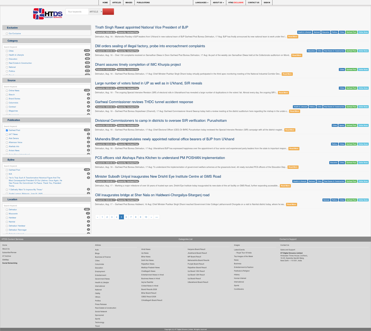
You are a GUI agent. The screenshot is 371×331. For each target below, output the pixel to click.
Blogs (97, 253)
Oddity (97, 293)
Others (97, 297)
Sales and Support (287, 249)
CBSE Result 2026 (148, 296)
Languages (201, 2)
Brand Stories (14, 98)
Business (237, 263)
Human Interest (240, 278)
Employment (100, 271)
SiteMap (5, 259)
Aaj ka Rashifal (147, 282)
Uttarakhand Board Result (198, 282)
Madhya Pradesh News (150, 267)
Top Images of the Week (243, 256)
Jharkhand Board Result (197, 253)
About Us (217, 2)
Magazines (13, 110)
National (12, 67)
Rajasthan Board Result (197, 267)
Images (129, 2)
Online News (14, 90)
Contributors (239, 289)
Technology (99, 322)
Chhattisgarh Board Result (151, 300)
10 (146, 216)
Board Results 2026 (149, 289)
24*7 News (13, 134)
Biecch (12, 94)
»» (157, 216)
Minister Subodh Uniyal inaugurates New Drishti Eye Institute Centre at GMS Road (158, 176)
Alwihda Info (14, 146)
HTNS (235, 2)
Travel (97, 326)
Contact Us (253, 2)
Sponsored (99, 315)
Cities (11, 51)
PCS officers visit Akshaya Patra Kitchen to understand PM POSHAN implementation (160, 157)
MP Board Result (194, 256)
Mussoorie (13, 213)
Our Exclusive (15, 33)
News (236, 260)
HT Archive (6, 256)
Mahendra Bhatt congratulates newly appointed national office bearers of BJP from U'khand (164, 138)
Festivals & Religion (242, 270)
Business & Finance (103, 257)
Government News (102, 278)
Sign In (267, 2)
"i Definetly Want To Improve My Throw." (26, 189)
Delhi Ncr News (147, 260)
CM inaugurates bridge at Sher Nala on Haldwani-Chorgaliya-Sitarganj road (152, 194)
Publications (143, 2)
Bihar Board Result (148, 293)
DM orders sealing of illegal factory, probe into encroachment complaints (150, 45)
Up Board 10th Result (196, 271)
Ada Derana (14, 138)
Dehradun (13, 209)
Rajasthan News (147, 264)
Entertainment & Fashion (243, 267)
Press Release (101, 304)
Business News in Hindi (150, 278)
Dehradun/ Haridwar (17, 225)
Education (13, 59)
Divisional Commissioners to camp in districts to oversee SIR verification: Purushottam (161, 120)
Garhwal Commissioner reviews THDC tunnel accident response (144, 101)
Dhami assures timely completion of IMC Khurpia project (138, 64)
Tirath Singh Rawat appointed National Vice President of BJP (141, 27)
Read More (292, 36)
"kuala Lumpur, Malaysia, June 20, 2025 (25, 193)
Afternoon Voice (15, 142)
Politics (12, 71)
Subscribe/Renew (9, 252)
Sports (341, 125)
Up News (145, 253)
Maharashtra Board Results (198, 260)
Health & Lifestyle (16, 55)
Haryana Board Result (196, 249)
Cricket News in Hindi (149, 285)
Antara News (14, 150)
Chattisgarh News (148, 271)
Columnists (13, 102)
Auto (97, 249)
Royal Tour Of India (244, 252)
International (100, 286)
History (237, 274)
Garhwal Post (14, 130)
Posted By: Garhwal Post (128, 32)
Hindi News (145, 249)
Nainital (12, 221)
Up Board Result (194, 278)
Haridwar (12, 217)
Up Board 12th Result (196, 274)
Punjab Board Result (196, 264)
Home (105, 2)
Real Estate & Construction (20, 63)
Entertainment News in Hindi (152, 274)
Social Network (101, 311)
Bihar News (145, 256)
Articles (116, 2)
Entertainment (100, 275)
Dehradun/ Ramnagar (18, 229)
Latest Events (239, 249)
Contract (12, 106)
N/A (10, 174)
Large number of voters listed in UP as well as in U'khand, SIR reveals (148, 82)
